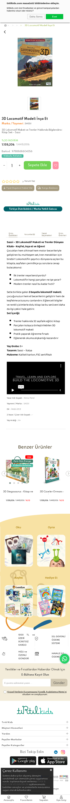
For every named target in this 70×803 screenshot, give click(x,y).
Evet (54, 16)
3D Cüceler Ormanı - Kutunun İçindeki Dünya (52, 492)
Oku (19, 528)
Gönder (59, 683)
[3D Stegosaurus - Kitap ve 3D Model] (18, 470)
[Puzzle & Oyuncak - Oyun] (12, 25)
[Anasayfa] (8, 25)
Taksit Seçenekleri (47, 235)
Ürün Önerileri (62, 235)
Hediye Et (51, 578)
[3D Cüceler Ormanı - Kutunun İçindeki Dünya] (52, 470)
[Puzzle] (16, 25)
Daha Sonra (36, 16)
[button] (10, 483)
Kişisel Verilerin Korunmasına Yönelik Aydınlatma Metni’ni (37, 692)
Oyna (51, 528)
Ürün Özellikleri (13, 235)
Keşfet (19, 578)
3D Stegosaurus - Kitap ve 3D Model (18, 492)
